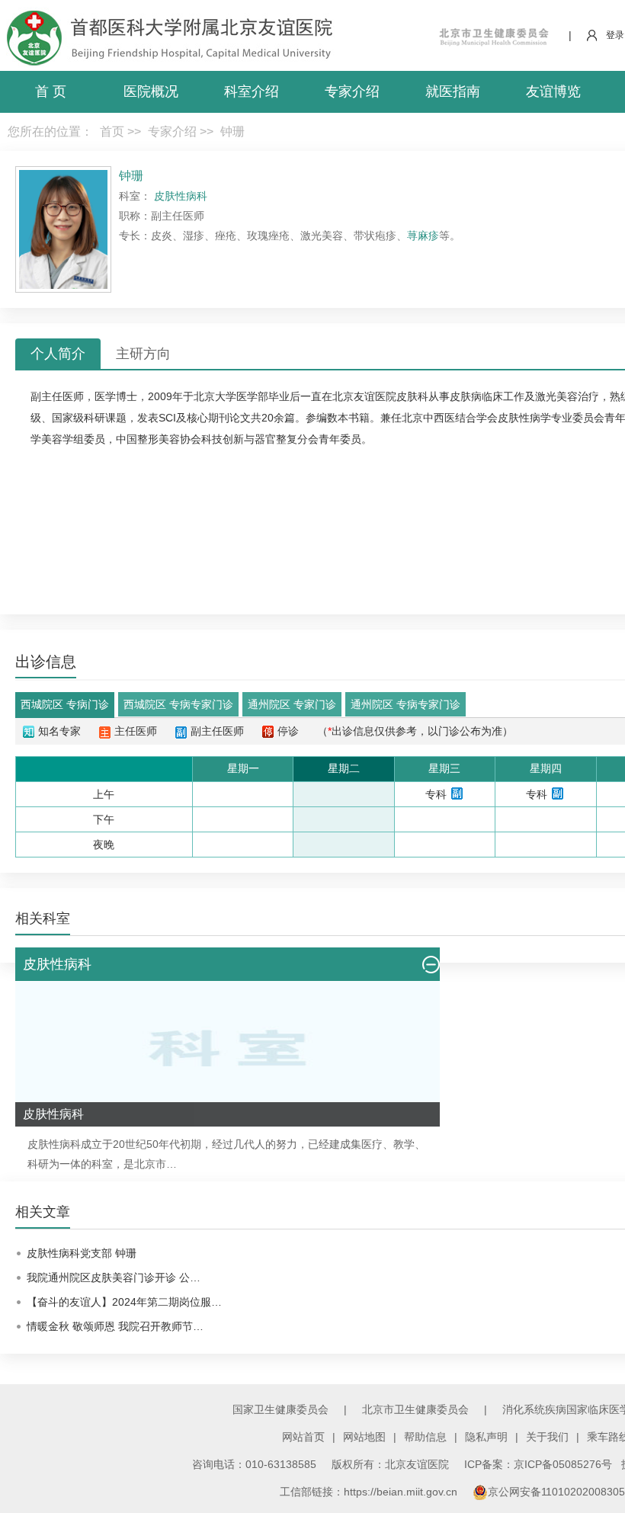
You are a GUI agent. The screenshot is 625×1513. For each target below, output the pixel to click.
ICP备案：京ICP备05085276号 (538, 1464)
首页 (112, 131)
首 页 (50, 91)
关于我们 (547, 1437)
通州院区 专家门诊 (292, 704)
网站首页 (303, 1437)
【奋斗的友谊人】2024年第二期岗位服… (124, 1302)
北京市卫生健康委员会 (415, 1409)
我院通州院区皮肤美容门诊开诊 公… (113, 1277)
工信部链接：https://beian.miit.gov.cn (370, 1492)
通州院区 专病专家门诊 (405, 704)
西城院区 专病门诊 (65, 704)
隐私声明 (486, 1437)
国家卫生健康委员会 (280, 1409)
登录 (615, 35)
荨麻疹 (423, 235)
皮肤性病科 (54, 1144)
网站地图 (364, 1437)
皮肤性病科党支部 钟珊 (81, 1253)
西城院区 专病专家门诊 (178, 704)
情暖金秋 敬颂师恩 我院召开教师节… (115, 1326)
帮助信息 (425, 1437)
